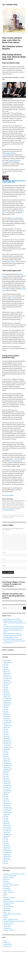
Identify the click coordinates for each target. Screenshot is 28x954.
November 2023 (7, 700)
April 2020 (6, 778)
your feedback (10, 495)
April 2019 (6, 800)
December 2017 (7, 829)
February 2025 (7, 673)
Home (5, 895)
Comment (4, 533)
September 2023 (7, 704)
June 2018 (5, 818)
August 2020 (6, 771)
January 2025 (6, 675)
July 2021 (5, 751)
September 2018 (7, 812)
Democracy (6, 879)
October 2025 (6, 660)
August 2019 (6, 792)
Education (16, 515)
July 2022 (5, 729)
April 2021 (6, 756)
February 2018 (7, 825)
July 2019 (5, 794)
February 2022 (7, 738)
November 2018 (7, 809)
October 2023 (6, 702)
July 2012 (5, 863)
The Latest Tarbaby (8, 923)
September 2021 (7, 747)
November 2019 (7, 787)
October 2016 (6, 854)
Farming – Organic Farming (10, 885)
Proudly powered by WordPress (18, 951)
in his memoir (11, 261)
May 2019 (5, 798)
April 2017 (6, 843)
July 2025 (5, 664)
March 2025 (6, 671)
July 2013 (5, 861)
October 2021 (6, 745)
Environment (6, 883)
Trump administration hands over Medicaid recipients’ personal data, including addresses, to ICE (12, 635)
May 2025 (5, 667)
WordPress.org (7, 946)
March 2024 (6, 693)
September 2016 (7, 856)
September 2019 (7, 791)
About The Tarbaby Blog (9, 875)
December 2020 (7, 763)
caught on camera (11, 297)
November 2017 (7, 830)
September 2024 (7, 682)
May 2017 (5, 841)
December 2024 (7, 676)
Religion (5, 915)
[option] (14, 97)
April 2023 (6, 713)
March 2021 (6, 758)
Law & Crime (6, 908)
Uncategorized (7, 928)
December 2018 (7, 807)
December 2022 (7, 720)
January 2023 (6, 718)
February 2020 (7, 781)
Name (4, 552)
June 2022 (5, 731)
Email (4, 559)
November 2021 (7, 743)
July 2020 (5, 772)
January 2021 (6, 762)
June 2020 (6, 774)
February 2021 (7, 760)
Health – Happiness (8, 892)
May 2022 (5, 733)
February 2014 (7, 859)
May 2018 (5, 820)
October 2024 (6, 680)
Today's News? (7, 924)
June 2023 (5, 709)
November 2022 (7, 722)
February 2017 (7, 847)
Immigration (6, 899)
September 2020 (7, 769)
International (6, 904)
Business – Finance (8, 877)
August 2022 (6, 727)
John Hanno (4, 515)
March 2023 (6, 714)
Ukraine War (6, 926)
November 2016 (7, 852)
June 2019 (5, 796)
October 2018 (6, 810)
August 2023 (6, 705)
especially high (17, 218)
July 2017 (5, 838)
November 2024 (7, 678)
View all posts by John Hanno (8, 510)
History (5, 894)
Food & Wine (6, 886)
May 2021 (5, 754)
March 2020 (6, 780)
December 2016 (7, 850)
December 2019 (7, 785)
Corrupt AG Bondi (8, 642)
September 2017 (7, 834)
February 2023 (7, 716)
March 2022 (6, 736)
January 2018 (6, 827)
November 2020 (7, 765)
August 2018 (6, 814)
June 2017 (5, 839)
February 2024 (7, 695)
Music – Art (6, 912)
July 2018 (5, 816)
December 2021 (7, 742)
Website (4, 565)
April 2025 (6, 669)
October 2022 (6, 724)
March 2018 (6, 823)
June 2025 (5, 666)
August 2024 (6, 684)
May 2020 (6, 776)
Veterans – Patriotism (9, 930)
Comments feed (7, 944)
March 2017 (6, 845)
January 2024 (6, 696)
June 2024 (6, 687)
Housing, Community (9, 897)
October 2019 (6, 789)
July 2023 (5, 707)
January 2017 (6, 849)
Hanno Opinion (7, 890)
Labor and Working (8, 906)
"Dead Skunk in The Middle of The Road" (14, 874)
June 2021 (5, 752)
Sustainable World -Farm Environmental (14, 921)
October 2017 (6, 832)
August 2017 (6, 836)
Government (6, 888)
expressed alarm (14, 460)
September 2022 (7, 725)
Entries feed (6, 942)
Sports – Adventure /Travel (10, 919)
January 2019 (6, 805)
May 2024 (5, 689)
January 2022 (6, 740)
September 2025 (7, 662)
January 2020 (6, 783)
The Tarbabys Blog (9, 4)
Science (5, 917)
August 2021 (6, 749)
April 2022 (6, 734)
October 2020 (6, 767)
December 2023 (7, 698)
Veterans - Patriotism (9, 517)
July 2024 (5, 685)
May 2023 (5, 711)
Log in (5, 941)
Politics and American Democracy (13, 516)
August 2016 (6, 858)
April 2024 (6, 691)
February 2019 (7, 803)
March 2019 (6, 801)
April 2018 (6, 821)
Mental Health (7, 910)
